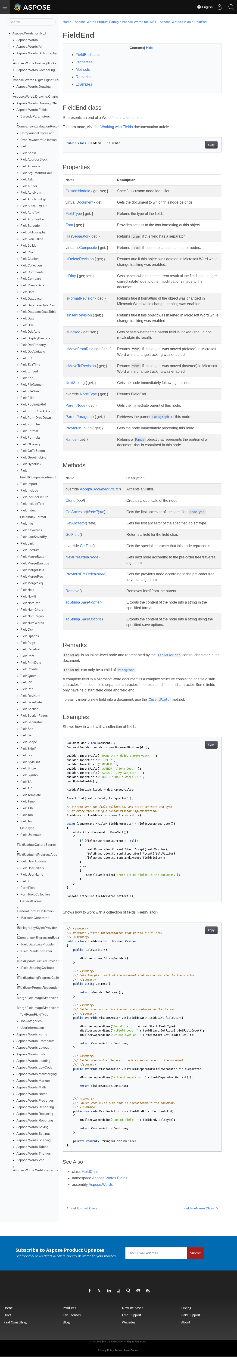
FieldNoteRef (30, 603)
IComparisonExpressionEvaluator (41, 937)
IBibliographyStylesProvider (37, 927)
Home (67, 22)
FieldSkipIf (28, 748)
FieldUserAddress (33, 861)
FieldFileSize (29, 391)
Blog (66, 1322)
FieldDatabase (31, 298)
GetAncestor (75, 512)
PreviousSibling (78, 428)
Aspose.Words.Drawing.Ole (36, 103)
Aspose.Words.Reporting (34, 1120)
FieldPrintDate (30, 662)
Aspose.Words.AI (29, 46)
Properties (84, 62)
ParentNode (75, 405)
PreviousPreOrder (80, 574)
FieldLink (27, 543)
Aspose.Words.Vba (30, 1160)
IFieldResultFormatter (36, 951)
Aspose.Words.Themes (33, 1153)
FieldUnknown (30, 835)
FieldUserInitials (32, 868)
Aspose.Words (27, 40)
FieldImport (28, 484)
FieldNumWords (32, 623)
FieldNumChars (31, 609)
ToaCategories (31, 1021)
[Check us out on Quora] (129, 1291)
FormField (27, 887)
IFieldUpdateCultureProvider (38, 961)
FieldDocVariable (32, 351)
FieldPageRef (30, 649)
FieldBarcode (30, 225)
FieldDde (27, 325)
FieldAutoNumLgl (33, 199)
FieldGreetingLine (33, 457)
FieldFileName (31, 384)
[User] (219, 7)
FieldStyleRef (30, 762)
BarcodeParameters (35, 116)
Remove (72, 591)
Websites (129, 1322)
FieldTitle (27, 808)
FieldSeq (26, 729)
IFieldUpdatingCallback (37, 968)
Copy (211, 144)
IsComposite (86, 248)
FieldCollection (31, 265)
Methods (83, 69)
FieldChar (27, 252)
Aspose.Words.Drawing (33, 86)
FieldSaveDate (31, 702)
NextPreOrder (76, 557)
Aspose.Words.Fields (31, 110)
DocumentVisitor (106, 489)
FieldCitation (29, 258)
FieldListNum (30, 550)
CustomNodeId (77, 191)
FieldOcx (26, 629)
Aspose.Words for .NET (29, 33)
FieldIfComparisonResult (38, 477)
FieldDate (27, 318)
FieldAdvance (30, 166)
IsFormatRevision (79, 298)
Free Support (131, 1315)
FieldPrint (27, 656)
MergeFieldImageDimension (37, 998)
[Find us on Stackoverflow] (119, 1291)
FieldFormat (29, 431)
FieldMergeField (32, 570)
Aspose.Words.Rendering (35, 1107)
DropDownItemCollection (38, 140)
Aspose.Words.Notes (31, 1094)
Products (69, 1308)
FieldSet (26, 735)
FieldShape (28, 742)
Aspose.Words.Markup (33, 1080)
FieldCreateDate (32, 285)
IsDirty (70, 276)
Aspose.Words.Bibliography (36, 53)
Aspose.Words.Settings (33, 1133)
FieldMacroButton (33, 556)
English (207, 7)
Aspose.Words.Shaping (33, 1140)
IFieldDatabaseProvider (37, 944)
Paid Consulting (15, 1322)
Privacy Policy (106, 1350)
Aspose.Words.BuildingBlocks (34, 63)
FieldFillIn (27, 398)
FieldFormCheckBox (35, 411)
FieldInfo (26, 523)
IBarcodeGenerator (34, 918)
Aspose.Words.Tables (32, 1147)
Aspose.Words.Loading (33, 1061)
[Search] (231, 7)
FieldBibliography (33, 232)
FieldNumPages (32, 616)
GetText (86, 546)
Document (84, 202)
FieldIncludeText (32, 503)
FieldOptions (29, 636)
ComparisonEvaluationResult (38, 126)
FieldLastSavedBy (33, 537)
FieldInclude (29, 490)
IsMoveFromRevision (82, 349)
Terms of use (122, 1350)
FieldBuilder (29, 245)
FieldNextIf (28, 596)
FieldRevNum (30, 695)
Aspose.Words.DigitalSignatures (36, 80)
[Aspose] (32, 7)
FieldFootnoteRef (33, 404)
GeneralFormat (31, 901)
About (185, 1322)
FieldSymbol (29, 775)
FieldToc (26, 821)
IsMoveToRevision (80, 366)
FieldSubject (29, 768)
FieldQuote (28, 676)
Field (24, 146)
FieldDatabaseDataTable (38, 311)
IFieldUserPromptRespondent (38, 987)
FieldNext (27, 590)
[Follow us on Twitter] (100, 1291)
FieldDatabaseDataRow (37, 305)
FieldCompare (30, 278)
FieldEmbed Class (84, 1208)
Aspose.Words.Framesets (35, 1041)
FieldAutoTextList (32, 219)
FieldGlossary (30, 444)
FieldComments (32, 272)
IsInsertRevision (78, 315)
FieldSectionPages (34, 715)
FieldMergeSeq (31, 583)
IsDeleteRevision (79, 259)
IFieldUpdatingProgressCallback (40, 977)
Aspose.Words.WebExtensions (35, 1170)
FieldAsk (26, 179)
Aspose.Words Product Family (97, 22)
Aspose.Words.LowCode (34, 1067)
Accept (85, 489)
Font (69, 225)
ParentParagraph (79, 417)
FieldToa (26, 815)
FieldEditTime (30, 364)
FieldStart (27, 755)
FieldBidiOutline (31, 239)
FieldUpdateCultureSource (36, 844)
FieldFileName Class (199, 1208)
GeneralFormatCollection (35, 911)
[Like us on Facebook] (90, 1291)
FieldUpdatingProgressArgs (37, 854)
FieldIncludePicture (34, 497)
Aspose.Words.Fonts (31, 1034)
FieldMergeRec (31, 576)
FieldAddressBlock (33, 159)
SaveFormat (90, 602)
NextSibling (75, 383)
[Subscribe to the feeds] (148, 1291)
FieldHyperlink (30, 464)
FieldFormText (30, 424)
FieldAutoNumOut (33, 206)
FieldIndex (28, 510)
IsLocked (72, 332)
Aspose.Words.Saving (32, 1127)
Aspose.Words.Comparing (35, 70)
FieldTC (26, 788)
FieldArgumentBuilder (36, 173)
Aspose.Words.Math (31, 1087)
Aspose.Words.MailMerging (36, 1074)
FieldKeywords (31, 530)
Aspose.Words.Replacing (34, 1113)
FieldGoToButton (32, 450)
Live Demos (72, 1315)
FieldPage (27, 642)
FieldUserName (31, 874)
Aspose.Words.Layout (32, 1047)
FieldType (27, 828)
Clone (70, 500)
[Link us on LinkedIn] (109, 1291)
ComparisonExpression (37, 133)
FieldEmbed (29, 371)
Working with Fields (116, 127)
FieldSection (29, 709)
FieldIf (24, 470)
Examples (84, 84)
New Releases (132, 1308)
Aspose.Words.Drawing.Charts (35, 96)
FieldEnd (26, 378)
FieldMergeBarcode (34, 563)
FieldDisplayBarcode (35, 338)
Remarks (83, 77)
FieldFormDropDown (35, 417)
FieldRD (26, 682)
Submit (195, 1253)
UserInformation (32, 1027)
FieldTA (25, 782)
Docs (7, 1315)
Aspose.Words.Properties (35, 1100)
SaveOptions (91, 619)
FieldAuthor (28, 186)
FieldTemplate (30, 795)
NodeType (88, 394)
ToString (72, 602)
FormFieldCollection (35, 894)
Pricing (186, 1308)
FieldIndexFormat (33, 517)
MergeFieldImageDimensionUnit (40, 1008)
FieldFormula (30, 437)
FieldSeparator (31, 722)
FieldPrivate (29, 669)
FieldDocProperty (33, 345)
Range (71, 439)
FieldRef (26, 689)
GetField (72, 534)
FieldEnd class (88, 55)
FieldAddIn (28, 153)
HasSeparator (76, 236)
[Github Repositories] (138, 1291)
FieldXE (26, 881)
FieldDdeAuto (30, 331)
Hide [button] (150, 48)
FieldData (27, 292)
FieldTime (27, 801)
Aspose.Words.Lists (30, 1054)
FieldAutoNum (30, 192)
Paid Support (190, 1315)
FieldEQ (26, 358)
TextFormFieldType (34, 1014)
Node (93, 557)
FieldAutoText (30, 212)
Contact (135, 1350)
